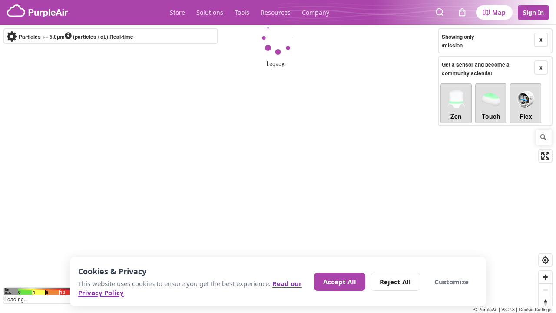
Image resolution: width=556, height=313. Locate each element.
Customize (451, 281)
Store (177, 12)
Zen (456, 116)
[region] (278, 169)
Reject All (395, 281)
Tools (242, 12)
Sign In (533, 12)
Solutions (209, 12)
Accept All (339, 281)
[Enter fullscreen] (545, 156)
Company (315, 12)
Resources (276, 12)
